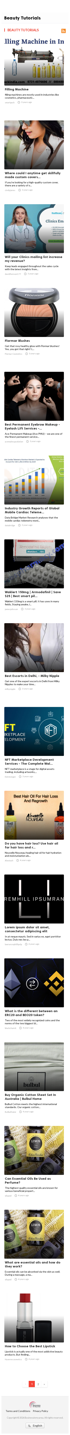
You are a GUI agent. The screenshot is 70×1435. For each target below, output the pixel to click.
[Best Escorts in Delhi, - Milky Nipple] (34, 662)
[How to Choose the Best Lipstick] (34, 1333)
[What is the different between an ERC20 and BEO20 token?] (34, 998)
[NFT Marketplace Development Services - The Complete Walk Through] (34, 746)
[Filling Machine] (34, 76)
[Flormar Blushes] (34, 327)
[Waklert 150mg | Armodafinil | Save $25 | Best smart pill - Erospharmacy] (34, 579)
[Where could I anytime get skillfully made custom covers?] (34, 160)
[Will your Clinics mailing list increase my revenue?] (34, 244)
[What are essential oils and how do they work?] (34, 1249)
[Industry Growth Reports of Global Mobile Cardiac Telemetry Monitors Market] (34, 495)
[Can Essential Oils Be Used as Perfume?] (34, 1165)
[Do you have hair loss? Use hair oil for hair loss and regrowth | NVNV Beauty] (34, 830)
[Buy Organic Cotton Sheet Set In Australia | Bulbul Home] (34, 1081)
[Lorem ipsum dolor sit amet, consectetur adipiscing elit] (34, 914)
